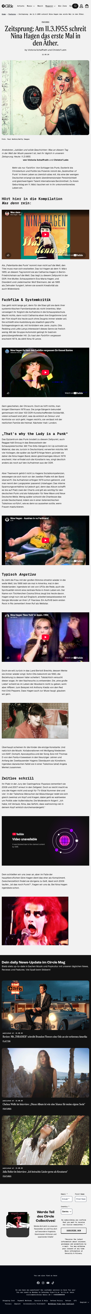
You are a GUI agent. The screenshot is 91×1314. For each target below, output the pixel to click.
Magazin (49, 6)
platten (6, 1041)
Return (68, 1300)
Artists (20, 6)
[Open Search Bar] (75, 6)
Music (29, 6)
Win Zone (62, 6)
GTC (75, 1300)
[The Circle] (7, 6)
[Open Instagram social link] (43, 1282)
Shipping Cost (9, 1300)
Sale (71, 6)
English (83, 1302)
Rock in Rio (7, 603)
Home (4, 14)
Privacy (8, 1304)
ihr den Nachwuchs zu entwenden (33, 680)
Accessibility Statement (34, 1304)
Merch (40, 6)
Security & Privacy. (74, 1253)
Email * (64, 1194)
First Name (79, 1194)
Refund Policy (56, 1300)
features (7, 1109)
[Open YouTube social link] (48, 1282)
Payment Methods (25, 1300)
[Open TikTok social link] (52, 1282)
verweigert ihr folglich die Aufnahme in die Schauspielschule (33, 312)
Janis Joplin (50, 325)
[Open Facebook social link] (38, 1282)
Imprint (17, 1304)
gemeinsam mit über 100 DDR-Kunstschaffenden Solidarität (33, 413)
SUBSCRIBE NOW (74, 1230)
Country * (65, 1206)
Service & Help (41, 1300)
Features (12, 14)
